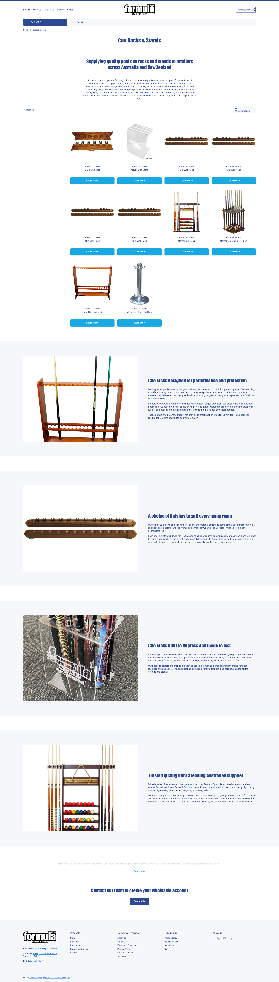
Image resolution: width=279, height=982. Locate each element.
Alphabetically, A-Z (242, 111)
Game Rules (170, 945)
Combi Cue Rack (186, 241)
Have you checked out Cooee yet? (56, 978)
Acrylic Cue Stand (139, 170)
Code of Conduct (125, 952)
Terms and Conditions (127, 945)
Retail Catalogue (172, 942)
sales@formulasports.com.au (43, 949)
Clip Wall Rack (186, 170)
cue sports (189, 784)
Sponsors (121, 956)
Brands (73, 952)
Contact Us (122, 942)
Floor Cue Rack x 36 (92, 312)
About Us (121, 938)
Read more (139, 871)
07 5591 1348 (37, 961)
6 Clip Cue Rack (92, 170)
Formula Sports (36, 978)
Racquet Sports (77, 945)
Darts (72, 938)
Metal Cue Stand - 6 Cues (139, 312)
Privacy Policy (123, 949)
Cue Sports (75, 942)
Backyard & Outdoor (79, 949)
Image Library (170, 938)
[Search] (72, 22)
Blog (166, 949)
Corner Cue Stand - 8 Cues (233, 241)
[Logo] (139, 9)
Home (25, 30)
